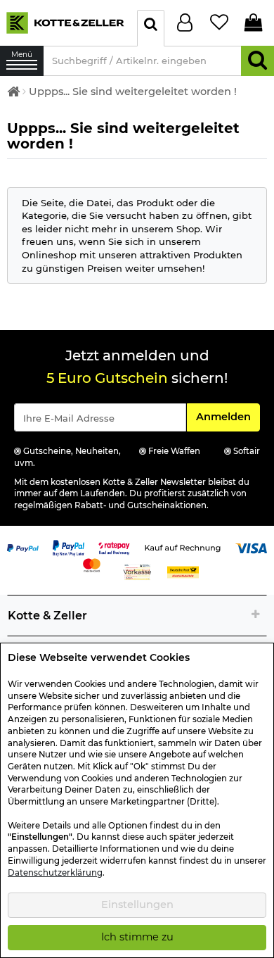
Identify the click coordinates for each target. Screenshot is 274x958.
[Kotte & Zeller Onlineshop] (65, 21)
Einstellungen (137, 904)
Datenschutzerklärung (55, 873)
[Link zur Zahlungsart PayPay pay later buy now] (68, 547)
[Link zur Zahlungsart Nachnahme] (183, 570)
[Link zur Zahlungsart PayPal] (23, 547)
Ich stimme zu (137, 937)
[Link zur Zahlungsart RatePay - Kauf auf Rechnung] (114, 547)
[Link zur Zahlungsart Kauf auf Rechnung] (182, 547)
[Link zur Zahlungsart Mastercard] (91, 563)
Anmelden (227, 416)
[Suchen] (257, 61)
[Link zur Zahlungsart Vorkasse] (137, 570)
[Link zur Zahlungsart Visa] (251, 547)
